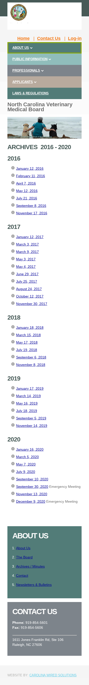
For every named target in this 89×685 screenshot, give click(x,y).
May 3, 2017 (26, 259)
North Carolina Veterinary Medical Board (39, 107)
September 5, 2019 (31, 418)
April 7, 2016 (26, 183)
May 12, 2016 (27, 191)
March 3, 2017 (27, 244)
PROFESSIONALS (26, 70)
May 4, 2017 (26, 267)
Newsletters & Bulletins (34, 585)
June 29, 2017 (27, 274)
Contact (22, 575)
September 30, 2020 (32, 487)
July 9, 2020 (25, 472)
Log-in (75, 38)
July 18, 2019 (26, 411)
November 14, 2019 (31, 426)
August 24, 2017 (29, 289)
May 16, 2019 (27, 403)
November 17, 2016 (31, 213)
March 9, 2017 (27, 252)
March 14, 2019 (28, 396)
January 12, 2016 (30, 168)
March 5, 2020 (27, 457)
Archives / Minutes (30, 566)
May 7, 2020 (26, 464)
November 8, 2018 (30, 365)
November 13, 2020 (31, 494)
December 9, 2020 (30, 501)
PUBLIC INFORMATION (29, 59)
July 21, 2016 (26, 198)
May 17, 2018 (27, 342)
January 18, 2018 (30, 327)
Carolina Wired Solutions (53, 675)
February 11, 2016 (30, 176)
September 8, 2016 (31, 206)
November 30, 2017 (31, 304)
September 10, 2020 (32, 479)
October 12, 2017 (30, 296)
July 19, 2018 (26, 350)
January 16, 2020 (30, 449)
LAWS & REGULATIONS (30, 93)
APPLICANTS (22, 82)
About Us (23, 548)
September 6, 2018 (31, 357)
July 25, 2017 (26, 281)
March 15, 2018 (28, 335)
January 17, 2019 (30, 388)
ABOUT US (20, 48)
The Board (24, 557)
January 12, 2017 (30, 237)
